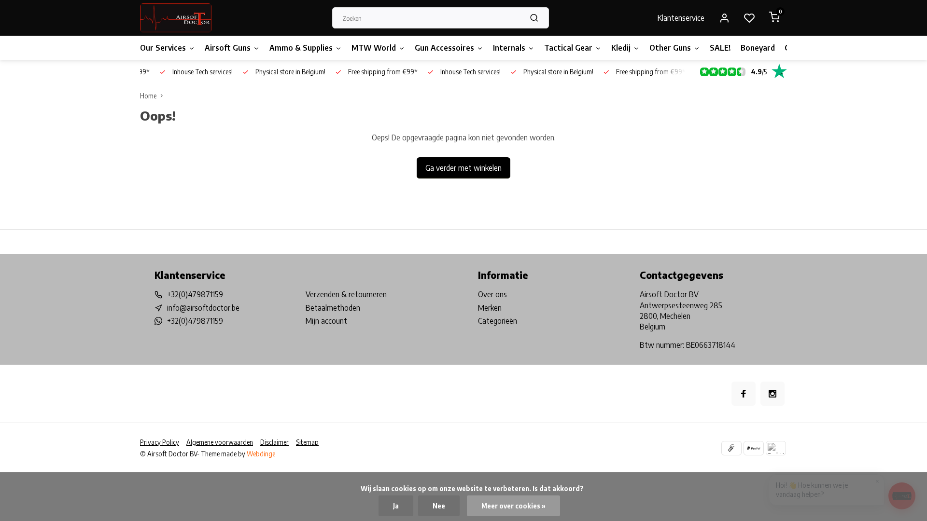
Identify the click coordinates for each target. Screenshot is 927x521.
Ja (396, 506)
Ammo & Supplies (301, 48)
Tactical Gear (568, 48)
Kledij (621, 48)
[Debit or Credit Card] (776, 448)
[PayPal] (754, 448)
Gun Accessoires (444, 48)
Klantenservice (681, 18)
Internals (509, 48)
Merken (490, 308)
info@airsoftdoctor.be (203, 308)
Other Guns (670, 48)
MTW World (373, 48)
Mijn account (326, 321)
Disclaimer (274, 442)
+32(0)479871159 (195, 294)
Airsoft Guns (228, 48)
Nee (439, 506)
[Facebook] (743, 394)
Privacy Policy (159, 442)
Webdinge (261, 454)
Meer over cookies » (513, 506)
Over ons (492, 294)
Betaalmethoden (333, 308)
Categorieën (497, 321)
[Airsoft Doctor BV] (175, 17)
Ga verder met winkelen (463, 168)
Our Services (163, 48)
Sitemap (307, 442)
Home (148, 96)
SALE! (720, 48)
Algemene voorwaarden (219, 442)
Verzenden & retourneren (346, 294)
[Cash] (731, 448)
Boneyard (758, 48)
